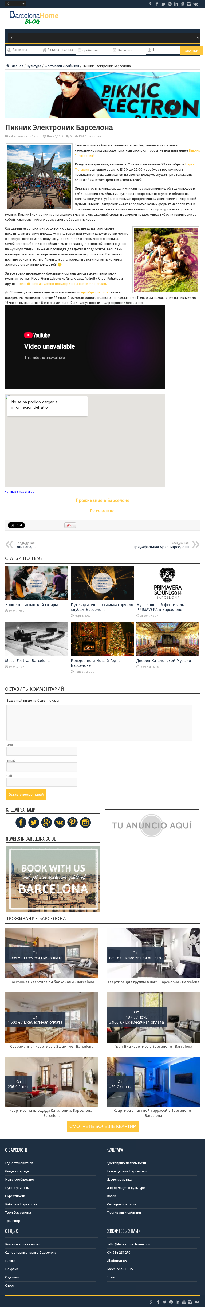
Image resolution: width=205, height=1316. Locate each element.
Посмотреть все (102, 511)
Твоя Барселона (18, 1213)
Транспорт (13, 1221)
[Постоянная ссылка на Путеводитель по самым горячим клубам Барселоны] (102, 598)
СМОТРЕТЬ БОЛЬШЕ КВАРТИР (102, 1126)
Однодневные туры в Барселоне (31, 1252)
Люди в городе (17, 1171)
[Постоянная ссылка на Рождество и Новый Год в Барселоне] (102, 654)
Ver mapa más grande (19, 491)
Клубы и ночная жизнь (23, 1244)
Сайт (10, 776)
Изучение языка (119, 1180)
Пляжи (10, 1261)
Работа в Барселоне (21, 1204)
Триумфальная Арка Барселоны (161, 545)
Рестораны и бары (121, 1204)
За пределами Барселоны (127, 1171)
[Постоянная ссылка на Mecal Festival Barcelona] (36, 654)
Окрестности (15, 1196)
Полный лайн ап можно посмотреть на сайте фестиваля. (62, 284)
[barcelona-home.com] (34, 20)
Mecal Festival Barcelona (27, 660)
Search (192, 50)
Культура (34, 66)
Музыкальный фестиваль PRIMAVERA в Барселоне (160, 607)
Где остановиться (19, 1163)
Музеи (111, 1196)
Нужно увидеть (17, 1188)
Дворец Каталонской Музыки (163, 660)
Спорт (9, 1286)
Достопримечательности (126, 1163)
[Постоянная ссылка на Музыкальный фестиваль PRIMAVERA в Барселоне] (167, 598)
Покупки (11, 1269)
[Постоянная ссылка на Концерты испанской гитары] (36, 598)
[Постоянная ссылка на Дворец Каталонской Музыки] (167, 654)
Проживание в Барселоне (102, 500)
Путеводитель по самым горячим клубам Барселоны (102, 607)
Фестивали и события (62, 66)
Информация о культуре (126, 1188)
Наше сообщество (19, 1180)
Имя (9, 745)
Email (10, 760)
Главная (16, 66)
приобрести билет (95, 292)
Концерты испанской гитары (31, 604)
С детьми (12, 1277)
